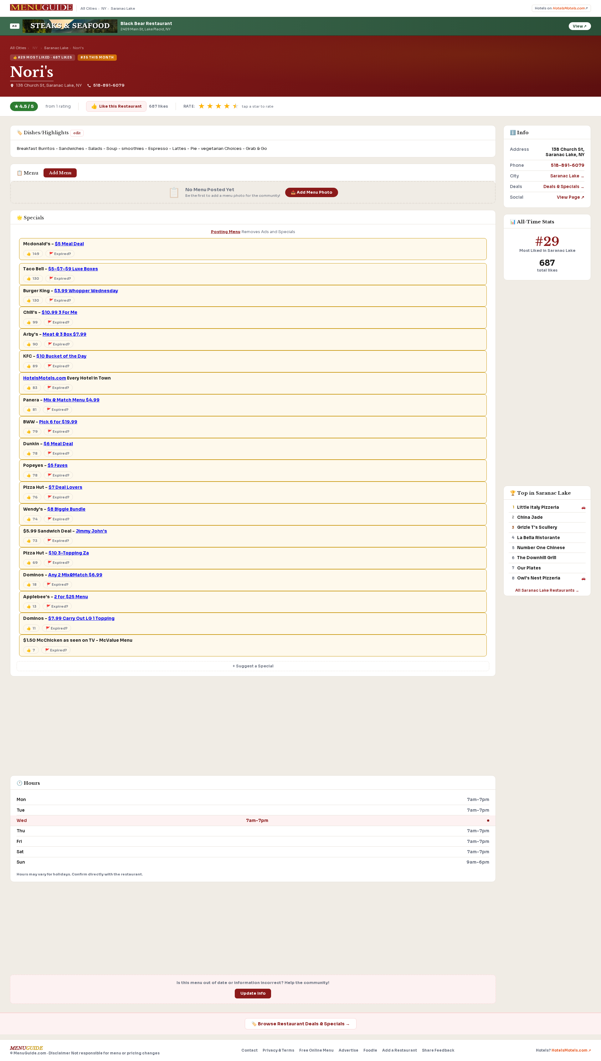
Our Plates (529, 568)
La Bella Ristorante (538, 537)
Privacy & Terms (278, 1050)
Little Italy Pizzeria (538, 507)
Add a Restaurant (399, 1050)
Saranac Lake (123, 8)
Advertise (348, 1050)
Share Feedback (438, 1050)
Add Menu (60, 173)
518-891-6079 (108, 85)
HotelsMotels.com (44, 378)
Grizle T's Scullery (537, 527)
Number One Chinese (541, 547)
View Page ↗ (570, 197)
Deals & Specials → (563, 186)
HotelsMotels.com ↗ (571, 1050)
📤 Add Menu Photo (311, 192)
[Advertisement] (253, 729)
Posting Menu (225, 231)
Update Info (253, 993)
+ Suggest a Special (253, 666)
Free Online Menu (316, 1050)
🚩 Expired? (60, 254)
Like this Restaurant (116, 106)
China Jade (530, 517)
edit (76, 133)
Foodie (370, 1050)
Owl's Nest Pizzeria (538, 578)
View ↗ (580, 26)
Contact (249, 1050)
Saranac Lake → (567, 176)
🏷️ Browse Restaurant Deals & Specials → (300, 1024)
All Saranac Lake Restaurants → (547, 590)
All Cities (88, 8)
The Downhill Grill (536, 557)
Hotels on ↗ (561, 8)
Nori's (32, 72)
